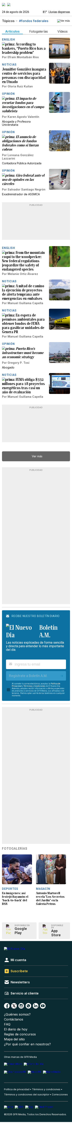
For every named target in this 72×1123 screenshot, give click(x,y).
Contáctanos (13, 1019)
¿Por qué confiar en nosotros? (27, 1044)
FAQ (7, 1024)
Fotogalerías (14, 848)
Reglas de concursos (20, 1034)
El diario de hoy (15, 1029)
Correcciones (60, 1094)
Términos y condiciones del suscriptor (26, 1094)
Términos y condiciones (46, 1089)
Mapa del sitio (14, 1039)
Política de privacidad (16, 1089)
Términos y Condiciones (34, 686)
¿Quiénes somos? (17, 1014)
